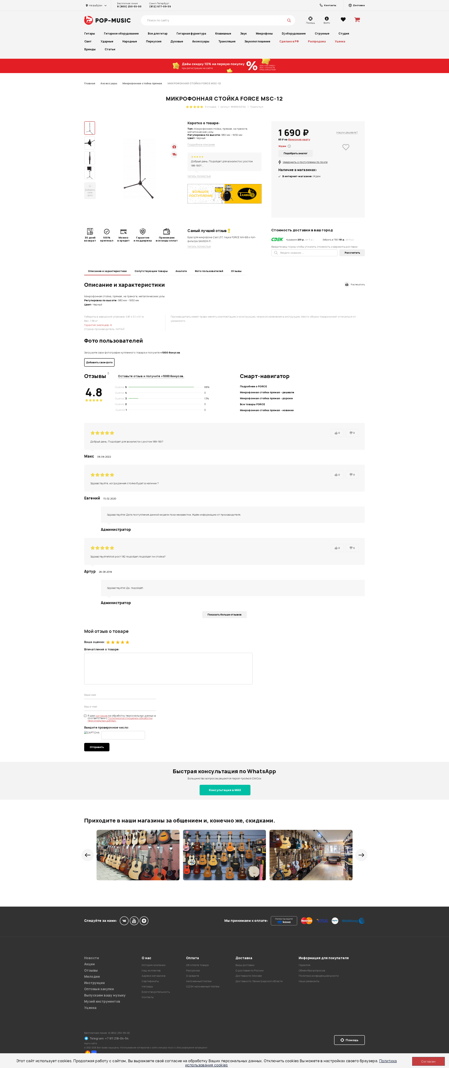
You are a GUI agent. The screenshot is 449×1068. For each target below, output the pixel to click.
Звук (243, 33)
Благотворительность (156, 992)
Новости (91, 958)
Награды (147, 986)
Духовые (176, 41)
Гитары (89, 33)
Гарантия (304, 965)
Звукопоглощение (257, 41)
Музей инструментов (102, 1001)
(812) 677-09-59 (160, 6)
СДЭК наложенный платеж (202, 986)
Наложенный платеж (199, 981)
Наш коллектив (151, 970)
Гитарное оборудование (121, 33)
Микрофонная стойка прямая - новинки (267, 410)
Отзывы (236, 271)
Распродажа (317, 41)
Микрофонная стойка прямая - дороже (266, 398)
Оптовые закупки (99, 989)
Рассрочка (193, 970)
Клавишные (223, 33)
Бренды (90, 49)
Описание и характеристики (107, 271)
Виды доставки (245, 965)
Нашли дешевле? (347, 132)
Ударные (107, 41)
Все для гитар (157, 33)
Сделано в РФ (289, 41)
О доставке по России (249, 970)
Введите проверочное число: (106, 727)
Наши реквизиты (309, 981)
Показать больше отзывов (224, 614)
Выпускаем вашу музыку (105, 995)
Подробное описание (201, 144)
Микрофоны (264, 33)
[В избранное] (346, 152)
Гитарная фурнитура (191, 33)
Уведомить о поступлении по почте (305, 162)
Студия (344, 33)
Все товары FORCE (252, 404)
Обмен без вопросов (312, 970)
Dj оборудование (294, 33)
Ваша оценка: (94, 642)
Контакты (147, 997)
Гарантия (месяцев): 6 (98, 325)
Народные (129, 41)
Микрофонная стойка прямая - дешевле (267, 392)
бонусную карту (299, 139)
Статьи (110, 49)
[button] (88, 855)
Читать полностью (199, 176)
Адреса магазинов (153, 975)
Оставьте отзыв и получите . (151, 376)
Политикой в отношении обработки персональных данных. (120, 719)
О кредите (192, 975)
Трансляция (226, 41)
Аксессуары (200, 41)
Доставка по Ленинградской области (259, 981)
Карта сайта (90, 1043)
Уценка (340, 41)
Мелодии (92, 976)
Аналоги (181, 271)
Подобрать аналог (295, 153)
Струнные (322, 33)
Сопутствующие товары (151, 271)
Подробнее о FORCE (253, 386)
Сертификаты (150, 981)
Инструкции (94, 983)
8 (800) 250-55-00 (129, 6)
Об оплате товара (197, 965)
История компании (153, 965)
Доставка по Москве (249, 975)
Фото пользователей (209, 271)
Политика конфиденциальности (319, 975)
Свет (88, 41)
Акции (89, 964)
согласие (102, 715)
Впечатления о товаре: (101, 649)
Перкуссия (153, 41)
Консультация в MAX (225, 790)
